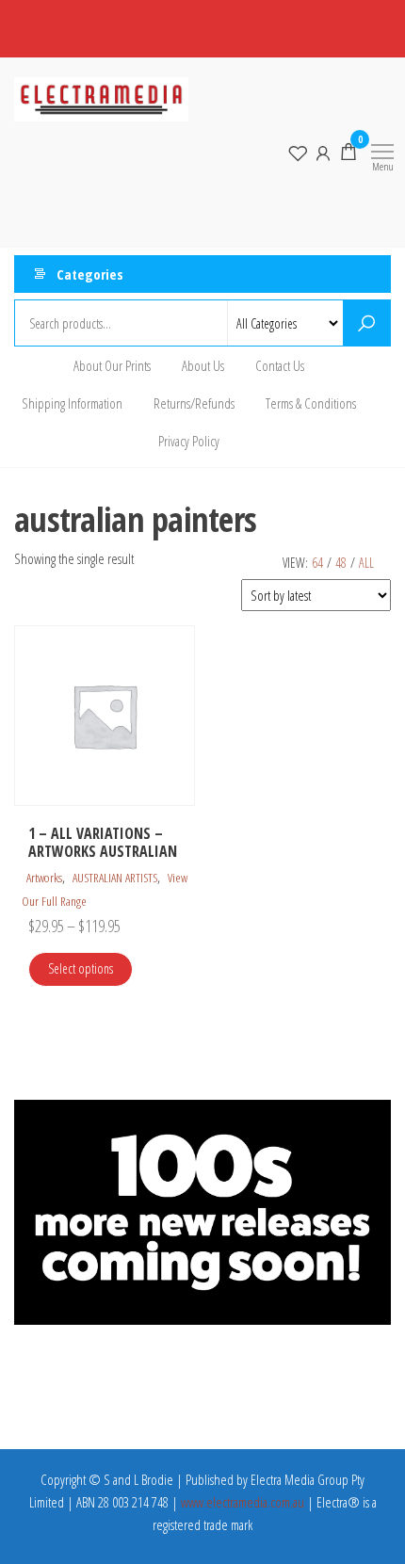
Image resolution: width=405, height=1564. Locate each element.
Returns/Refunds (194, 403)
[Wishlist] (297, 152)
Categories (90, 274)
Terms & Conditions (311, 403)
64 (317, 563)
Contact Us (279, 365)
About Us (203, 365)
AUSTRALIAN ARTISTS (115, 877)
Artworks (44, 877)
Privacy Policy (188, 440)
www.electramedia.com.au (242, 1501)
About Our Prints (112, 365)
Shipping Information (72, 403)
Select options (80, 968)
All (366, 563)
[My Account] (323, 152)
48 (341, 563)
